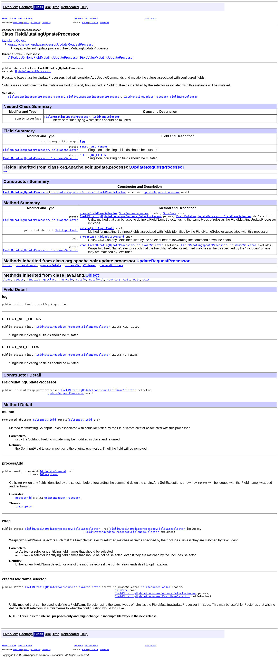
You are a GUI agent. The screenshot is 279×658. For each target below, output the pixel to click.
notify (81, 279)
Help (84, 7)
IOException (49, 474)
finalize (33, 279)
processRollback (111, 265)
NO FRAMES (91, 18)
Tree (55, 7)
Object (92, 275)
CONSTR (35, 22)
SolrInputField (66, 230)
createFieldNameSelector (98, 213)
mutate (85, 228)
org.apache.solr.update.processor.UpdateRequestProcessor (51, 44)
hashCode (66, 279)
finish (7, 265)
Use (48, 7)
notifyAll (96, 279)
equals (19, 279)
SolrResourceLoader (133, 213)
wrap (83, 245)
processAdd (88, 236)
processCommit (26, 265)
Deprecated (70, 7)
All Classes (150, 18)
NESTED (17, 22)
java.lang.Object (14, 40)
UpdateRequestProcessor (33, 71)
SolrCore (169, 213)
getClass (49, 279)
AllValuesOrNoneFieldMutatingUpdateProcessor (43, 57)
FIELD (26, 22)
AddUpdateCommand (111, 236)
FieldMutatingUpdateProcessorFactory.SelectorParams (121, 216)
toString (113, 279)
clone (6, 279)
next (5, 171)
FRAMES (78, 18)
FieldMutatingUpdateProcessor (26, 192)
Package (26, 7)
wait (126, 279)
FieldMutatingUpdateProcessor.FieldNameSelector (81, 116)
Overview (10, 7)
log (82, 141)
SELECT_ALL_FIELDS (94, 146)
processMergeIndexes (80, 265)
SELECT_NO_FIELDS (93, 154)
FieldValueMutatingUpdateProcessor (107, 57)
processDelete (50, 265)
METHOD (46, 22)
